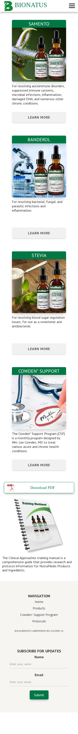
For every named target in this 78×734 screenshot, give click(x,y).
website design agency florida (39, 638)
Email (39, 675)
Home (39, 602)
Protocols (39, 621)
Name (39, 657)
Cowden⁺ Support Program (39, 615)
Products (39, 608)
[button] (70, 6)
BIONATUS (31, 4)
